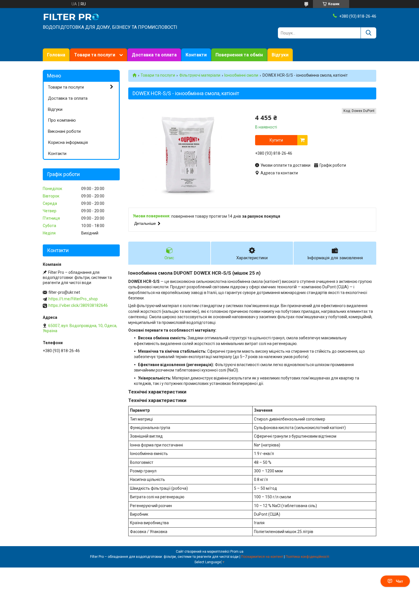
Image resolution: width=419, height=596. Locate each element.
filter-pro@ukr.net (64, 292)
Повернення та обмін (239, 55)
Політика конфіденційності (307, 557)
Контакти (196, 55)
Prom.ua (236, 552)
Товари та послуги (94, 55)
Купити (276, 140)
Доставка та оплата (154, 55)
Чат (399, 581)
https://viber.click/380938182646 (78, 305)
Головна (56, 55)
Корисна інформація (68, 142)
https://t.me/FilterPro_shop (73, 299)
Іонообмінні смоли (241, 75)
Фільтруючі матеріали (199, 75)
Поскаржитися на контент (262, 557)
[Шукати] (368, 32)
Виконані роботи (64, 131)
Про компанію (62, 120)
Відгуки (280, 55)
